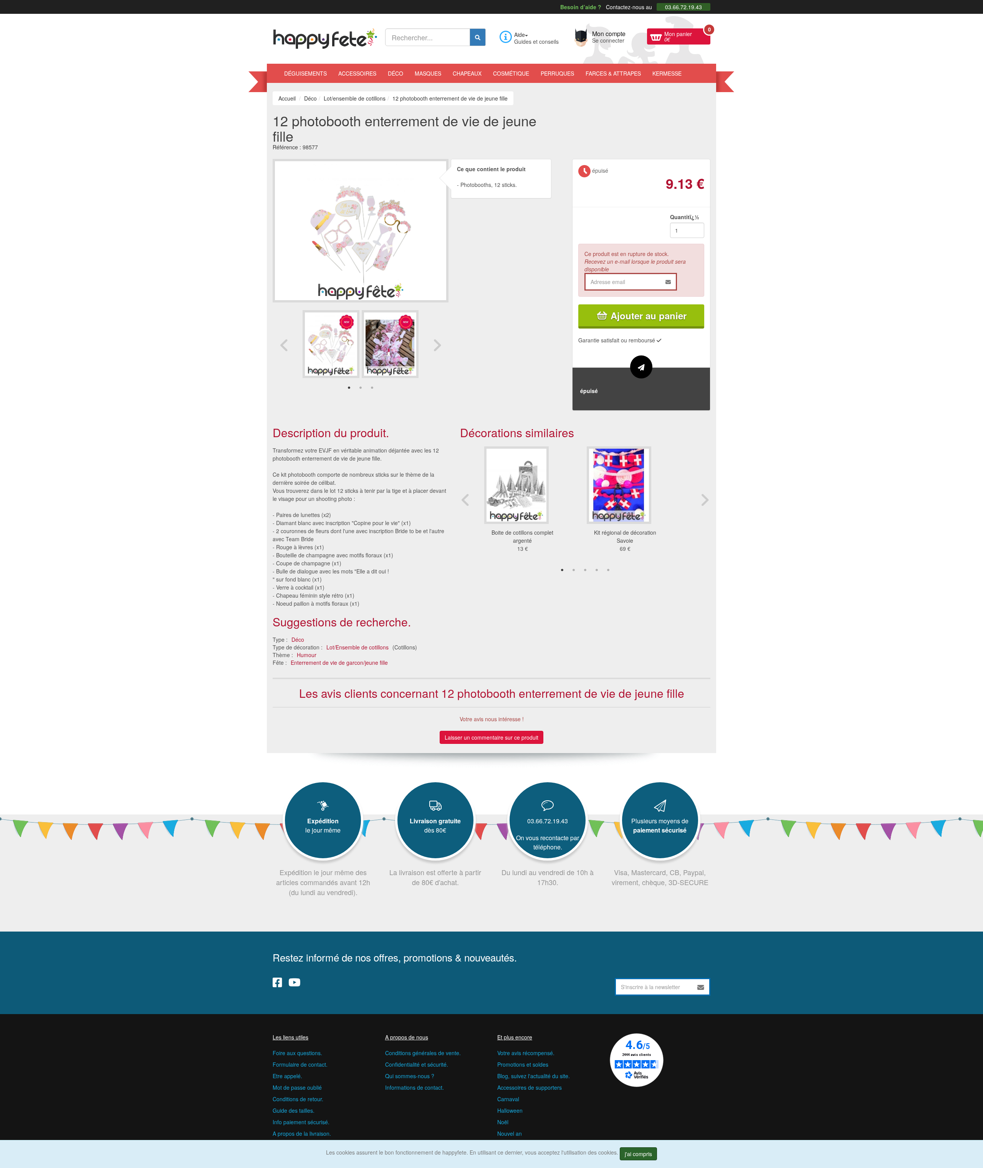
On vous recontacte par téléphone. (547, 842)
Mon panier (687, 35)
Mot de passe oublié (297, 1087)
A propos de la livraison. (302, 1133)
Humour (306, 655)
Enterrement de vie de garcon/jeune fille (339, 662)
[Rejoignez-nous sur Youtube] (294, 982)
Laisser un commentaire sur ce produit (491, 737)
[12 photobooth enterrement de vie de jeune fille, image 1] (390, 344)
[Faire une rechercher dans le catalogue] (477, 37)
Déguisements (305, 73)
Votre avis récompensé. (525, 1053)
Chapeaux (467, 73)
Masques (428, 73)
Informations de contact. (414, 1087)
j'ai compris (638, 1154)
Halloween (510, 1110)
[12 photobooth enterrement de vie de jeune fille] (331, 344)
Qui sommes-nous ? (409, 1076)
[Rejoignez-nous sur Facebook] (277, 982)
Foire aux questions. (297, 1053)
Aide (519, 34)
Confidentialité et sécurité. (416, 1064)
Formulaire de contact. (300, 1064)
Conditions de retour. (298, 1099)
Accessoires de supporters (529, 1087)
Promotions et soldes (522, 1064)
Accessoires (357, 73)
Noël (502, 1122)
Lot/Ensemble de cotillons (357, 647)
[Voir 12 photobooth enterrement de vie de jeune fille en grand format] (360, 230)
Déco (395, 73)
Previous (284, 345)
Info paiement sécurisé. (301, 1122)
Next (436, 345)
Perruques (557, 73)
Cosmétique (511, 73)
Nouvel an (509, 1133)
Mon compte (609, 36)
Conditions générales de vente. (423, 1053)
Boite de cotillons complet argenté (522, 536)
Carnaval (508, 1099)
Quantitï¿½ (684, 217)
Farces (613, 73)
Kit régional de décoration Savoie (625, 536)
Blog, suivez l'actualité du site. (533, 1076)
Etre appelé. (287, 1076)
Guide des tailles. (293, 1110)
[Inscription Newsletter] (700, 986)
